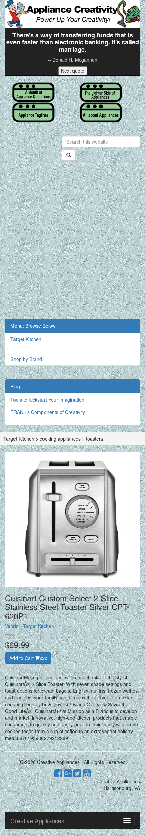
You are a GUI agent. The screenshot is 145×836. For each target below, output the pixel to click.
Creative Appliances (37, 820)
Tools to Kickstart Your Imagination (47, 399)
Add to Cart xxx (28, 658)
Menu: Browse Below (32, 325)
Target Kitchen (25, 339)
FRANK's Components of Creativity (47, 412)
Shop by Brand (26, 359)
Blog (15, 386)
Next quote (72, 70)
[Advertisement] (72, 242)
